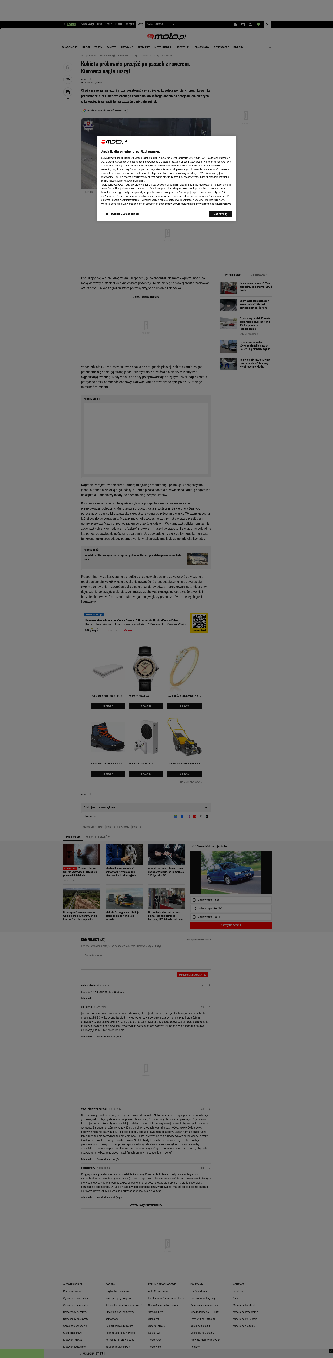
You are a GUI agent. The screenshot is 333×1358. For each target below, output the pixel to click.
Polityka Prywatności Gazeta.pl (203, 203)
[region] (166, 178)
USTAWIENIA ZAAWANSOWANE (123, 213)
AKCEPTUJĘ (220, 214)
